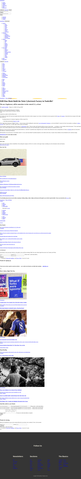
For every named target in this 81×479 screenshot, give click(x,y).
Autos (6, 30)
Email (12, 254)
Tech (6, 55)
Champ (14, 466)
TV (5, 42)
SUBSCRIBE (5, 206)
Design (6, 45)
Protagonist (15, 468)
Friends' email (2, 412)
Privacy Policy (19, 258)
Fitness (6, 33)
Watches (6, 29)
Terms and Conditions (10, 258)
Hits (14, 459)
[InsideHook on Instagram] (46, 443)
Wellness (4, 3)
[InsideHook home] (40, 437)
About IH (60, 459)
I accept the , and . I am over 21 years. (15, 258)
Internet (6, 44)
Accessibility (65, 463)
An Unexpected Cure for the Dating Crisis (8, 339)
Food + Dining (3, 393)
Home (6, 50)
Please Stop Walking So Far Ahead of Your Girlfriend (10, 390)
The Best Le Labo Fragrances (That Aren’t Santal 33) (9, 230)
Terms (60, 468)
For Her (6, 54)
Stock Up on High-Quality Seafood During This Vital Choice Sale (13, 395)
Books (6, 43)
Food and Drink (8, 52)
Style (6, 24)
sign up (67, 198)
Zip (12, 255)
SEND (1, 414)
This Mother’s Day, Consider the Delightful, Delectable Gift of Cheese (14, 401)
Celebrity (1, 353)
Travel (6, 27)
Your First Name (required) (16, 407)
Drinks (6, 25)
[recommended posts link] (13, 299)
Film (5, 41)
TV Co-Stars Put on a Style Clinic (7, 355)
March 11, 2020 (16, 121)
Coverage (15, 463)
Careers (64, 461)
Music (6, 40)
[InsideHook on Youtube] (49, 443)
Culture (3, 4)
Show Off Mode (9, 98)
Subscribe (6, 9)
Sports (6, 46)
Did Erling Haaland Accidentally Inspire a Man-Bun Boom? (12, 308)
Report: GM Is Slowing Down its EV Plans (7, 195)
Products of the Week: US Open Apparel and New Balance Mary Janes (11, 247)
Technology (2, 300)
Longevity (7, 35)
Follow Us (2, 61)
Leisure (3, 2)
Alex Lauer (5, 107)
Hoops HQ (4, 7)
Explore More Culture (4, 347)
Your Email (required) (15, 406)
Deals (3, 6)
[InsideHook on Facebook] (44, 443)
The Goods (4, 5)
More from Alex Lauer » (4, 144)
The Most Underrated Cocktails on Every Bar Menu (8, 236)
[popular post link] (10, 227)
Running (6, 37)
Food (6, 26)
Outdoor (6, 53)
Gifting (6, 57)
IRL (14, 464)
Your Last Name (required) (16, 408)
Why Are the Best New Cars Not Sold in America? (8, 178)
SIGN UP (2, 425)
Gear (6, 28)
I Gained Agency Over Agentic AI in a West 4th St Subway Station (13, 302)
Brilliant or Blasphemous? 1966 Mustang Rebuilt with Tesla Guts (11, 184)
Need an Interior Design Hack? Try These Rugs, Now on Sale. (12, 345)
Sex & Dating (7, 38)
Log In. (8, 208)
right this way (45, 266)
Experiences (2, 98)
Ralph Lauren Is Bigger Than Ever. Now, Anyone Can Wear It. (10, 242)
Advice (39, 469)
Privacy (64, 459)
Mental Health (7, 36)
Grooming (7, 31)
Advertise (60, 467)
